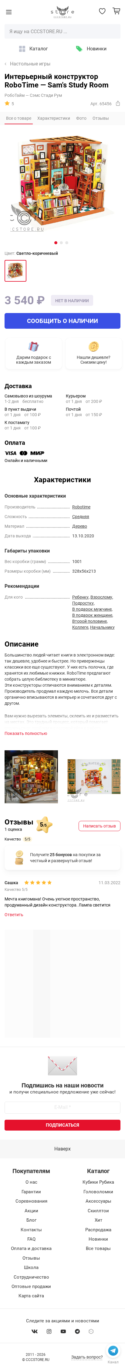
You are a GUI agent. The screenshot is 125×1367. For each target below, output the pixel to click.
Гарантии (31, 1192)
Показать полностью (26, 733)
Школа (31, 1267)
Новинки (96, 49)
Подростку (83, 603)
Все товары (98, 1248)
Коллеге (80, 627)
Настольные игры (30, 64)
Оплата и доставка (31, 1248)
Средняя (80, 516)
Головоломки (98, 1192)
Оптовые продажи (31, 1286)
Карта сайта (31, 1296)
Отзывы (31, 1258)
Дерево (79, 526)
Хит (98, 1220)
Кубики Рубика (98, 1182)
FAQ (31, 1239)
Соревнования (31, 1201)
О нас (31, 1182)
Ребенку (80, 597)
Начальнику (102, 627)
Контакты (31, 1230)
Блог (31, 1220)
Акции (31, 1211)
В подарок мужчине (92, 609)
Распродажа (98, 1230)
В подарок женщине (92, 615)
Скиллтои (98, 1211)
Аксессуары (98, 1201)
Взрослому (101, 597)
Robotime (81, 507)
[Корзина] (116, 11)
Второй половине (89, 621)
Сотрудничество (31, 1277)
